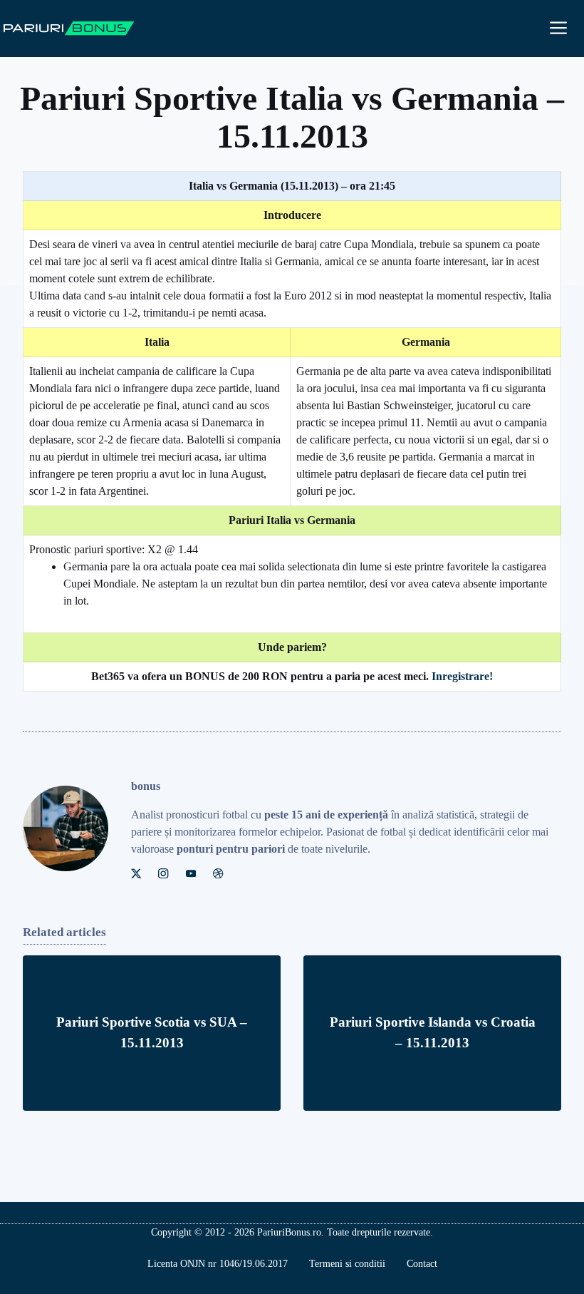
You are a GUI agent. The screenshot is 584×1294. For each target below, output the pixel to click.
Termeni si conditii (347, 1263)
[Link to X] (136, 873)
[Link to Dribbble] (218, 873)
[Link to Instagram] (163, 873)
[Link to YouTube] (191, 873)
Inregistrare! (462, 676)
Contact (422, 1263)
